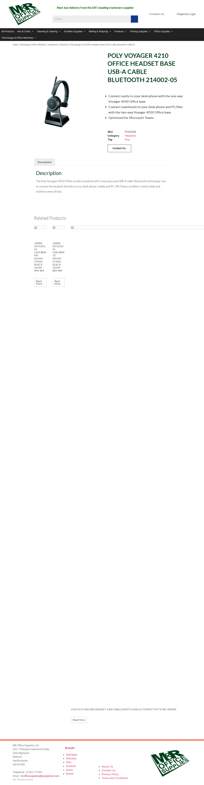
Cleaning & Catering (47, 31)
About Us (107, 766)
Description (45, 162)
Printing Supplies (139, 31)
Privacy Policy (110, 774)
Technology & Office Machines (17, 37)
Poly (127, 139)
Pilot (68, 762)
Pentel (69, 773)
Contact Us (108, 770)
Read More (39, 282)
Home (15, 44)
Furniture (119, 31)
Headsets (64, 44)
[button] (119, 148)
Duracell (71, 766)
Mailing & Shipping (98, 31)
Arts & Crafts (23, 31)
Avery (69, 769)
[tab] (44, 162)
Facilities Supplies (73, 31)
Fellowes (71, 758)
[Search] (134, 19)
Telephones (53, 44)
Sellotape (71, 754)
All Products (8, 31)
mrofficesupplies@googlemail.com (40, 776)
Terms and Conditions (115, 778)
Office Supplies (162, 31)
